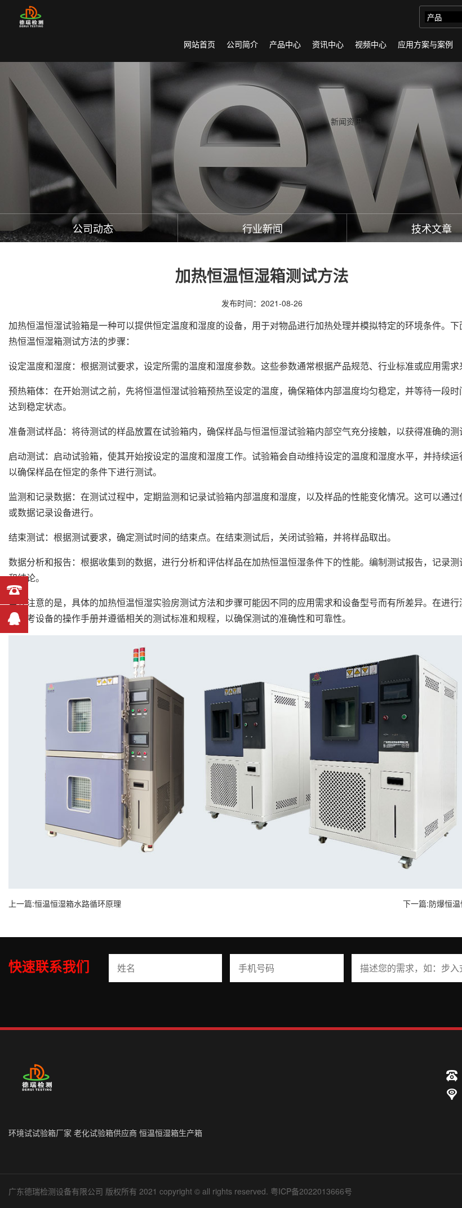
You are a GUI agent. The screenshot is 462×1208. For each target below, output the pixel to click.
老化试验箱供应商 (105, 1132)
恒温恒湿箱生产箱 (170, 1132)
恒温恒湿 (162, 390)
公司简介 (242, 44)
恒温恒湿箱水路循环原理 (77, 903)
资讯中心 (328, 44)
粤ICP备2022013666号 (311, 1191)
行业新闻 (262, 228)
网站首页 (199, 44)
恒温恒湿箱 (40, 341)
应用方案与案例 (425, 44)
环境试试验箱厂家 (40, 1132)
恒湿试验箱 (67, 325)
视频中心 (371, 44)
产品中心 (285, 44)
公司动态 (93, 228)
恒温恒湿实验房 (148, 602)
